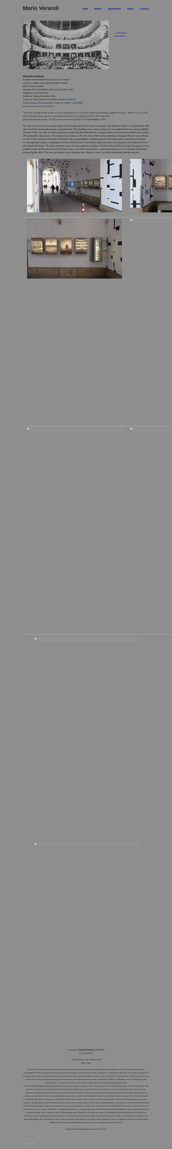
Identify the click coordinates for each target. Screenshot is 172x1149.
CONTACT (144, 9)
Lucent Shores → (120, 36)
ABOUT (130, 9)
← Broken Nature (120, 33)
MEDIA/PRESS (114, 9)
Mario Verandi (41, 8)
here (52, 106)
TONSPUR (71, 99)
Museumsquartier (45, 102)
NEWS (85, 9)
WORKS (97, 9)
